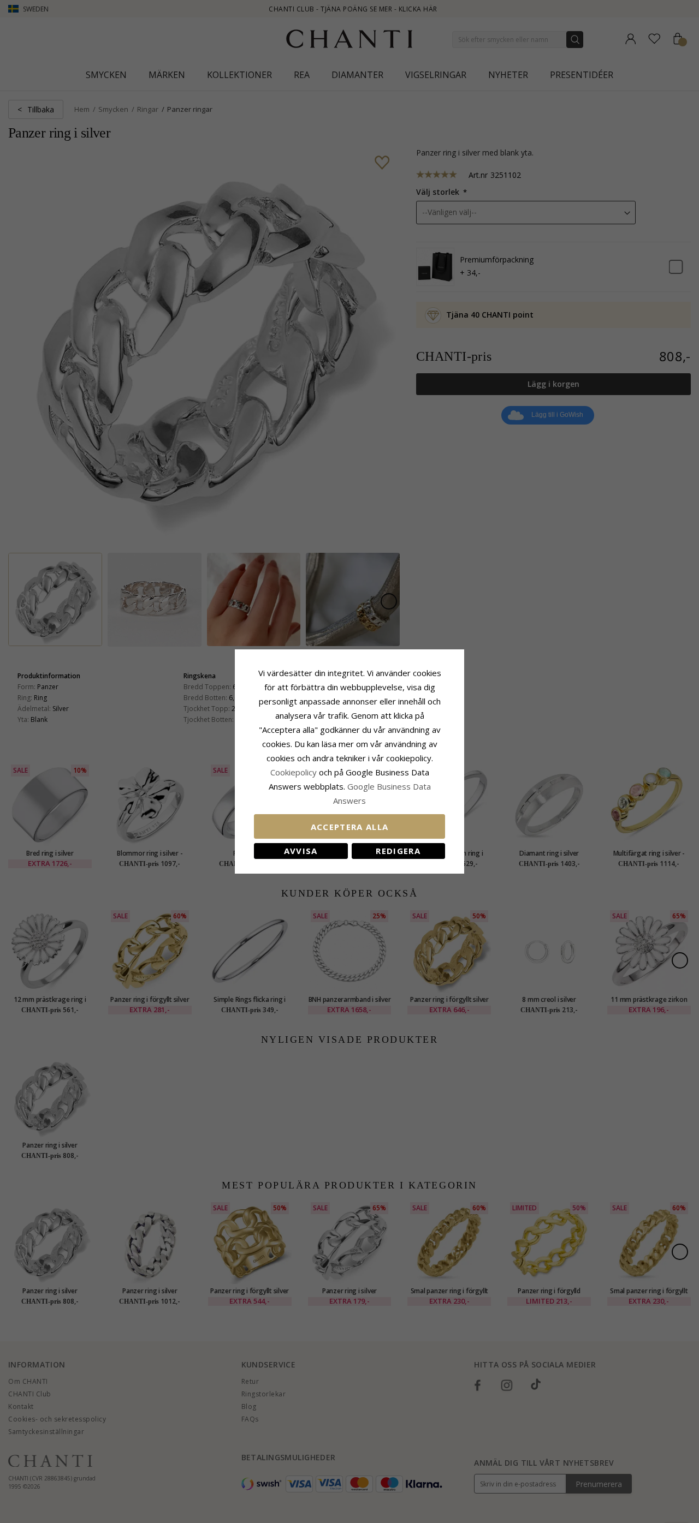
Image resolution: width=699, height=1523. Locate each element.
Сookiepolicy (294, 772)
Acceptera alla (350, 826)
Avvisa (301, 850)
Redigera (398, 850)
